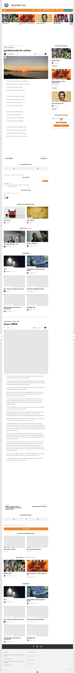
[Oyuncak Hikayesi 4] (61, 18)
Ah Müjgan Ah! (31, 307)
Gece (5, 269)
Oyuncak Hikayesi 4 (57, 23)
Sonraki (72, 20)
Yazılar (33, 9)
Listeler (9, 12)
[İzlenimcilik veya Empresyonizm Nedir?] (37, 262)
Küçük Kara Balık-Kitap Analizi (35, 289)
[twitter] (37, 647)
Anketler (5, 12)
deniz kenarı (7, 175)
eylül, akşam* (31, 220)
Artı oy (14, 168)
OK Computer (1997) (9, 549)
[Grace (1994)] (1, 336)
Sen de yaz (61, 125)
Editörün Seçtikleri (7, 547)
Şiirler (52, 9)
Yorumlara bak (25, 528)
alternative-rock (8, 525)
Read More (54, 88)
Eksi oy (38, 168)
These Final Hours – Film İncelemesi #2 (26, 24)
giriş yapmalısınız (16, 193)
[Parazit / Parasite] (37, 236)
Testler (12, 12)
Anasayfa (69, 669)
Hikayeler (39, 9)
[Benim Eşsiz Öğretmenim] (37, 542)
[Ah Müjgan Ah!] (37, 300)
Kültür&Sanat (46, 9)
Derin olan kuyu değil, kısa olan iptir (14, 289)
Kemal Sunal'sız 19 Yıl (40, 23)
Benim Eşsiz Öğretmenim (34, 549)
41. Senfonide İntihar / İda (11, 244)
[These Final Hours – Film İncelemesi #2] (27, 18)
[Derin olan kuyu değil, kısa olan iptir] (14, 281)
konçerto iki (7, 220)
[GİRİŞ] (62, 10)
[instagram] (41, 647)
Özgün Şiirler (6, 217)
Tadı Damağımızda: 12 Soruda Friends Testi (12, 308)
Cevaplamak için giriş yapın (12, 186)
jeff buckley (23, 525)
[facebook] (33, 647)
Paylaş (5, 57)
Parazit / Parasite (32, 243)
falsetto (16, 525)
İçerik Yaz (68, 10)
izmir (19, 175)
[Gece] (14, 262)
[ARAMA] (70, 4)
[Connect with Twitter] (5, 198)
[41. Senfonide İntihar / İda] (14, 237)
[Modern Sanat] (10, 18)
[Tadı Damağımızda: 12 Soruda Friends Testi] (14, 300)
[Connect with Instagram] (7, 198)
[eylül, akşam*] (37, 213)
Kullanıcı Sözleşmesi (31, 660)
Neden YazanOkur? (30, 656)
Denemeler (29, 547)
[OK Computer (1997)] (14, 542)
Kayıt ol (58, 9)
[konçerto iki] (14, 213)
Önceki (2, 20)
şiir (22, 175)
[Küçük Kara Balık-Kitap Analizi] (37, 281)
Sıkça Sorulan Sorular (31, 663)
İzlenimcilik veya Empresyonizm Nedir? (36, 269)
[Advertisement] (37, 36)
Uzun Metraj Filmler (63, 79)
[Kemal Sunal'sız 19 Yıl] (44, 18)
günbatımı (14, 175)
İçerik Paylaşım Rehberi (31, 652)
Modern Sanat (6, 23)
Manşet (30, 228)
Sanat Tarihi (62, 58)
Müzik (13, 547)
